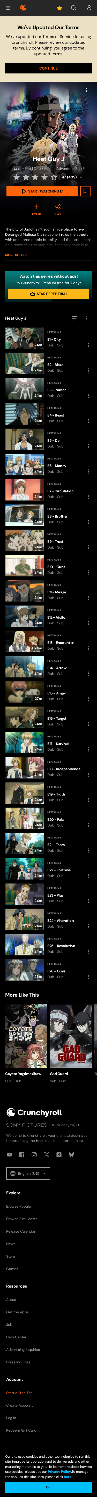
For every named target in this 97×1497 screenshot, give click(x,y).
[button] (8, 8)
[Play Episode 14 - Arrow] (48, 667)
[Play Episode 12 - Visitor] (48, 616)
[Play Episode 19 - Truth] (48, 793)
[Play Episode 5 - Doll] (48, 439)
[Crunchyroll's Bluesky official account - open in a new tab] (71, 1154)
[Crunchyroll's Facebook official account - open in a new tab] (22, 1154)
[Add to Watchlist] (85, 191)
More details (16, 255)
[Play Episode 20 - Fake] (48, 818)
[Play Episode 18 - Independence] (48, 768)
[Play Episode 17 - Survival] (48, 742)
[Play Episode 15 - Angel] (48, 692)
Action (49, 168)
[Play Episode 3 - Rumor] (48, 389)
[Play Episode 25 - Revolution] (48, 945)
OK (48, 1487)
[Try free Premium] (59, 8)
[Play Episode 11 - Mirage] (48, 591)
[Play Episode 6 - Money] (48, 465)
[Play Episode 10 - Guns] (48, 566)
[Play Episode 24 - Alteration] (48, 919)
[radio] (17, 177)
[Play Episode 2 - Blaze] (48, 363)
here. (67, 1477)
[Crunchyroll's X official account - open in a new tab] (46, 1154)
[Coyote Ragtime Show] (26, 1044)
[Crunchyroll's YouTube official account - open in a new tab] (9, 1154)
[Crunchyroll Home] (34, 1112)
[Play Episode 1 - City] (48, 338)
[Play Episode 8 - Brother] (48, 515)
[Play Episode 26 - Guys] (48, 970)
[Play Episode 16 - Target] (48, 717)
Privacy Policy (59, 1471)
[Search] (73, 8)
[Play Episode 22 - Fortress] (48, 869)
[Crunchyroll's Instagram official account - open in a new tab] (34, 1154)
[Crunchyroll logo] (23, 8)
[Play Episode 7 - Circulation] (48, 490)
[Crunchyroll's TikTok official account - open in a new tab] (59, 1154)
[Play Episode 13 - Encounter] (48, 641)
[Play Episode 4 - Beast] (48, 414)
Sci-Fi (80, 168)
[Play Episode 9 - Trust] (48, 540)
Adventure (65, 168)
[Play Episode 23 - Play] (48, 894)
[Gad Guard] (71, 1044)
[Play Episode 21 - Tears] (48, 844)
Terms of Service (58, 36)
